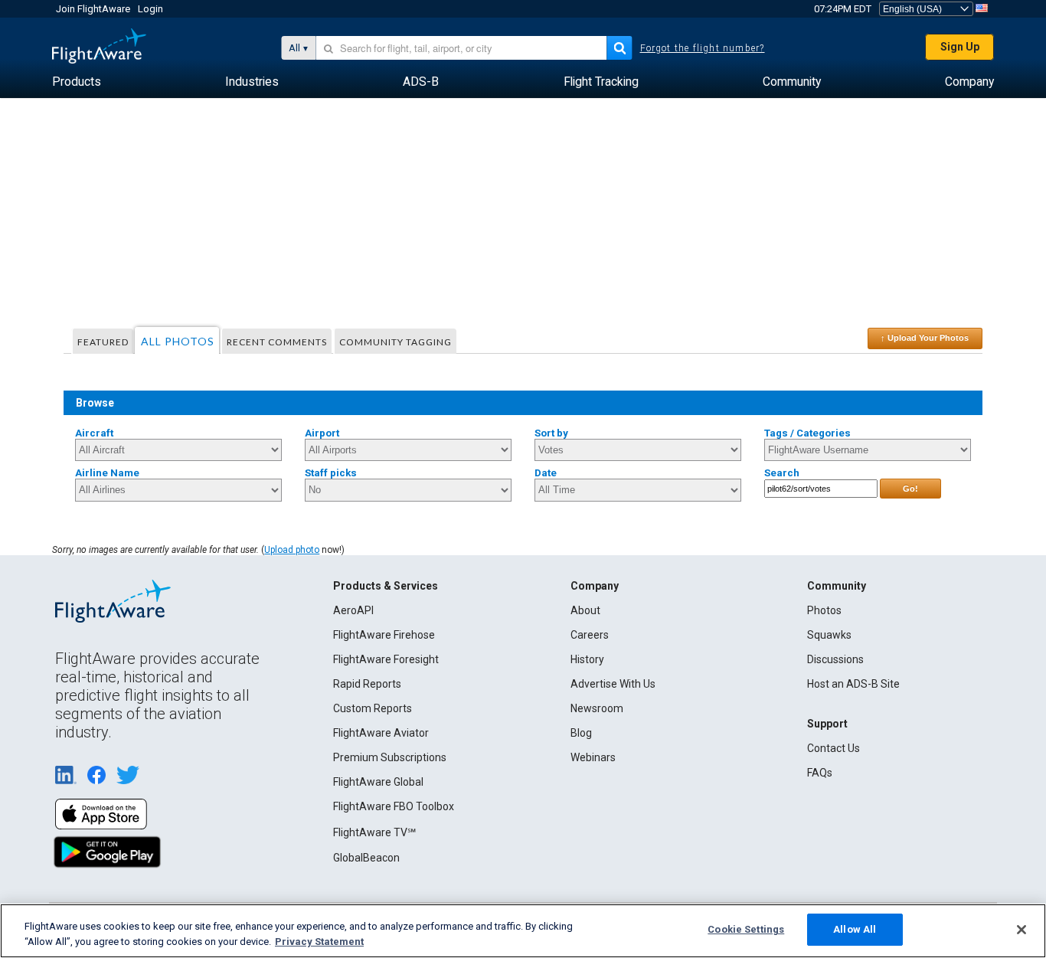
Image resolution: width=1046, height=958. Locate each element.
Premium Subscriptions (389, 757)
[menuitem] (76, 82)
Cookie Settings (746, 929)
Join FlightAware (93, 9)
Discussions (835, 659)
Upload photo (291, 549)
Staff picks (331, 473)
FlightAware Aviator (381, 733)
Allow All (854, 929)
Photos (824, 610)
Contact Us (833, 748)
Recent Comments (277, 342)
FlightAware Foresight (386, 659)
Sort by (551, 433)
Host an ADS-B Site (853, 684)
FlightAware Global (378, 782)
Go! (910, 488)
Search (781, 473)
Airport (322, 433)
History (587, 659)
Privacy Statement (319, 941)
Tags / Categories (807, 433)
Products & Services (385, 586)
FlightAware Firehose (384, 635)
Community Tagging (395, 342)
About (585, 610)
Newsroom (596, 708)
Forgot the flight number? (702, 48)
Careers (589, 635)
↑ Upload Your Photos (925, 337)
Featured (103, 342)
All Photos (177, 341)
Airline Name (107, 473)
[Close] (1021, 930)
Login (150, 9)
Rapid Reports (367, 684)
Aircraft (94, 433)
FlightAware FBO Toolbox (393, 806)
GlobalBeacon (366, 858)
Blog (581, 733)
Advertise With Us (612, 684)
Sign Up (959, 47)
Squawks (829, 635)
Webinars (593, 757)
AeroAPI (353, 610)
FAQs (819, 773)
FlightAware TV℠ (374, 832)
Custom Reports (372, 708)
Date (545, 473)
